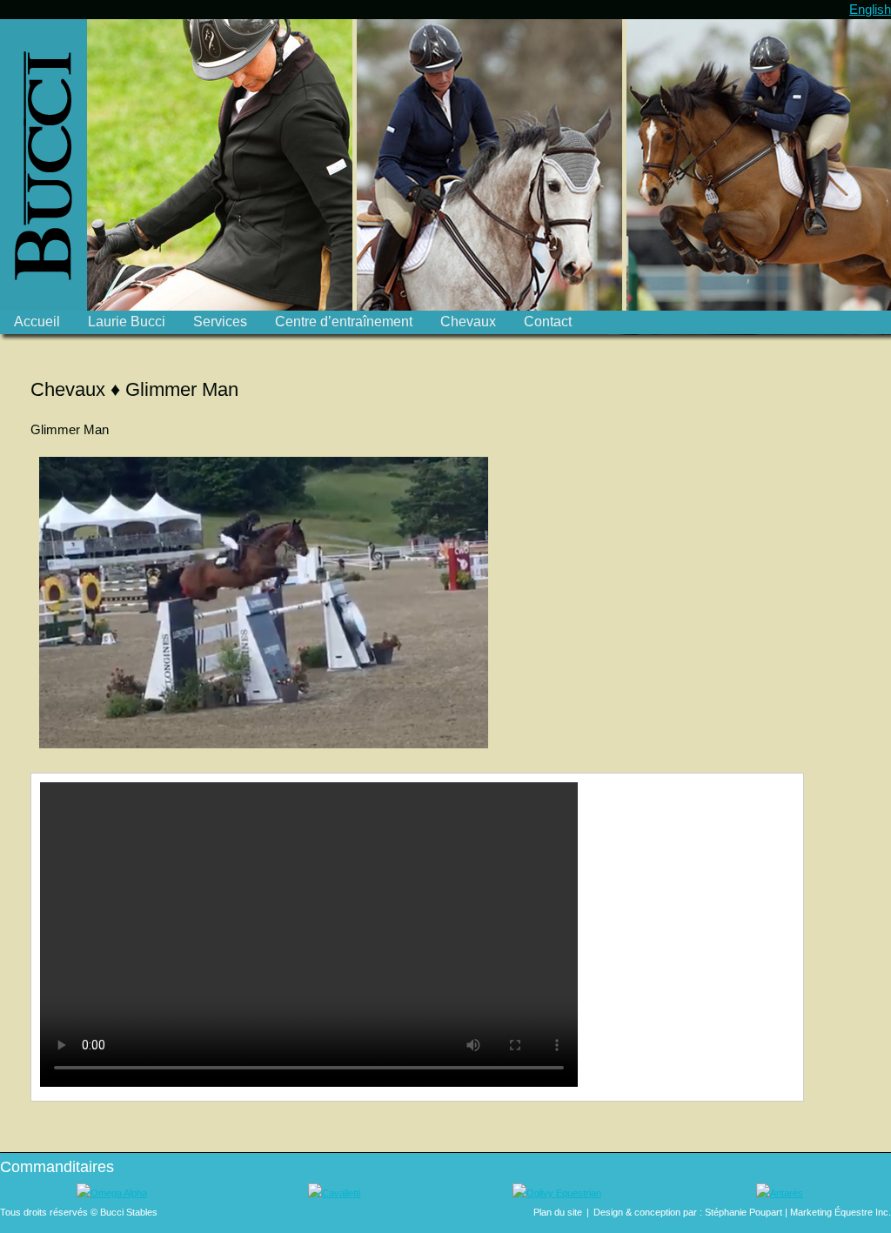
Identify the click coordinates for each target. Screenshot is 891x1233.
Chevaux (468, 321)
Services (220, 321)
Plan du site (557, 1212)
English (870, 9)
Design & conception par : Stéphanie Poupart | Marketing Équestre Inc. (742, 1212)
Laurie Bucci (126, 321)
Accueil (37, 321)
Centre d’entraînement (343, 321)
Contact (548, 321)
